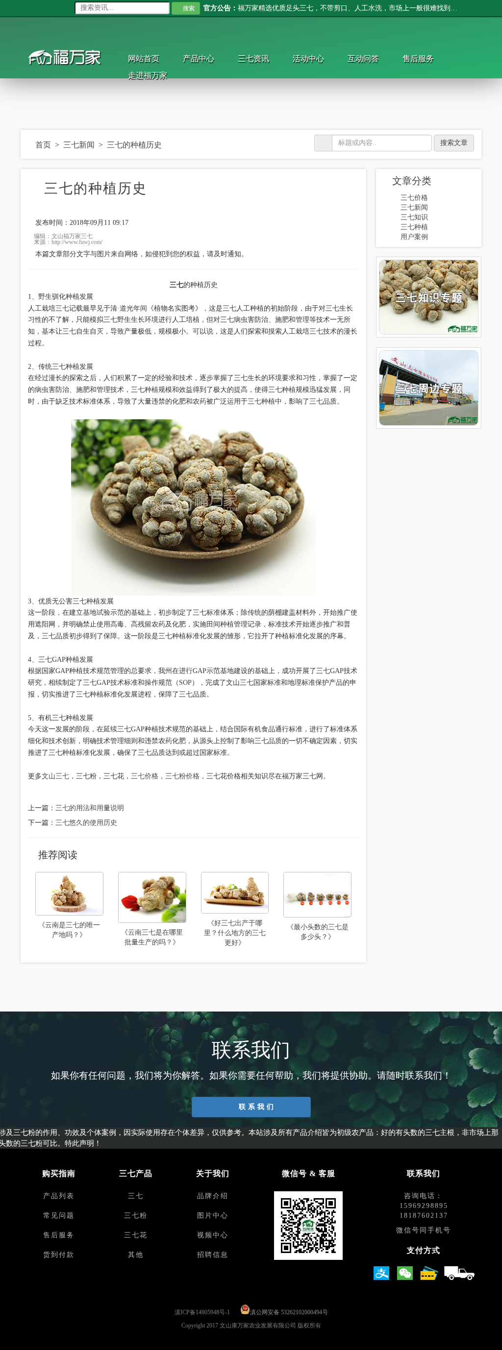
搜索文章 (454, 142)
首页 (43, 145)
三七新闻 (80, 145)
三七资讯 (258, 58)
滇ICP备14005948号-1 (202, 1312)
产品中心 (201, 58)
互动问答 (372, 58)
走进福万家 (148, 75)
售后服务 (429, 58)
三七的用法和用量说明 (89, 808)
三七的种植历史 (135, 145)
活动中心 (315, 58)
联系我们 (255, 1106)
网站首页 (144, 58)
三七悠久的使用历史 (86, 822)
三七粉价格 (182, 776)
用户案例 (414, 237)
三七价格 (144, 776)
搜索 (189, 8)
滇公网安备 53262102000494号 (289, 1312)
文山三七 (55, 776)
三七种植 (414, 227)
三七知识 (414, 217)
